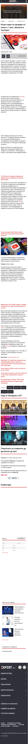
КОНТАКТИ (15, 726)
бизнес (3, 327)
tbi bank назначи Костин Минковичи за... (18, 621)
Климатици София (7, 651)
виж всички (5, 639)
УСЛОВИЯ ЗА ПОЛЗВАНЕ (14, 723)
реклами (8, 346)
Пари (23, 387)
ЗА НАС (3, 723)
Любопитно (6, 695)
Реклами (10, 387)
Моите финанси (7, 690)
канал (10, 392)
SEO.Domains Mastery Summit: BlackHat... (19, 632)
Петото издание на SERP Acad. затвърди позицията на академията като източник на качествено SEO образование (13, 412)
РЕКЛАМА (21, 724)
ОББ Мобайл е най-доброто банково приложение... (19, 610)
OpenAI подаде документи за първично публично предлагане (12, 427)
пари (19, 201)
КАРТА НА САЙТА (5, 726)
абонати (17, 387)
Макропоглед (6, 673)
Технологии (6, 684)
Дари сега (4, 475)
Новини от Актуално (9, 704)
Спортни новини (8, 713)
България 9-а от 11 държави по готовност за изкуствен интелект (12, 442)
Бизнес (3, 679)
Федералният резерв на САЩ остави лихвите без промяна (12, 11)
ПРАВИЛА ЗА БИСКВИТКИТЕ (8, 724)
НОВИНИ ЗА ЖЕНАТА (8, 708)
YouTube (22, 96)
